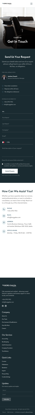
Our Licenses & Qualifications (9, 322)
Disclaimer (4, 367)
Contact (4, 361)
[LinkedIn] (6, 306)
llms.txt (4, 412)
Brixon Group (29, 412)
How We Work (6, 325)
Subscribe (6, 399)
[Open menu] (31, 3)
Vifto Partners (10, 412)
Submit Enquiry (9, 171)
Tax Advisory (5, 351)
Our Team (4, 319)
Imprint (4, 371)
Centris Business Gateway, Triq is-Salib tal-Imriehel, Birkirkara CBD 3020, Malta (19, 225)
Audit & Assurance (6, 345)
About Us (4, 316)
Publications (5, 364)
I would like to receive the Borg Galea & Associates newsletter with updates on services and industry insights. (18, 165)
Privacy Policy (5, 374)
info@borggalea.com (10, 104)
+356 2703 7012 (8, 102)
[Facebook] (3, 306)
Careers (4, 328)
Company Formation (7, 348)
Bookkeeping (5, 342)
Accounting (5, 339)
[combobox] (4, 142)
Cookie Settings (6, 377)
